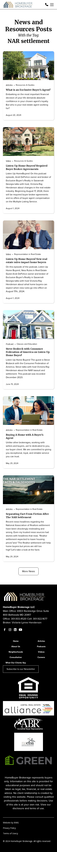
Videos (41, 651)
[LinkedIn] (15, 629)
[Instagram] (10, 629)
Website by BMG (11, 822)
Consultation (16, 657)
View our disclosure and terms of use (32, 806)
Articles (41, 641)
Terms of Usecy (10, 833)
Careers (41, 657)
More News (28, 571)
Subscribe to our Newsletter (21, 669)
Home (16, 641)
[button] (51, 4)
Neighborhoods (16, 651)
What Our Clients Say (16, 662)
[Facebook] (4, 629)
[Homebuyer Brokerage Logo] (25, 596)
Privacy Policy (9, 828)
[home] (18, 4)
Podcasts (41, 646)
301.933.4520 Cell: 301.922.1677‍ (29, 619)
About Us (15, 646)
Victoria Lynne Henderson (27, 622)
